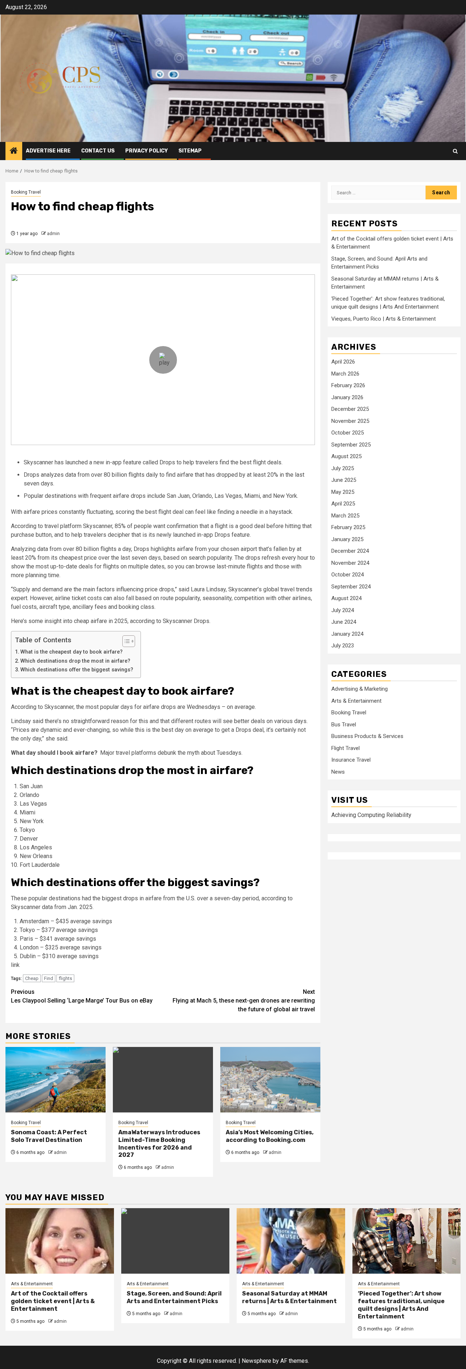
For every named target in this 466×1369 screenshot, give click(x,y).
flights (65, 978)
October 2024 (347, 574)
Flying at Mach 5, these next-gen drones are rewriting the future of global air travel (244, 1000)
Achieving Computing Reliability (371, 814)
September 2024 (351, 586)
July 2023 (342, 645)
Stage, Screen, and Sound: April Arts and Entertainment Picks (174, 1297)
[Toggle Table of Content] (125, 641)
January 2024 (347, 633)
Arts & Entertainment (356, 700)
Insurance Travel (351, 759)
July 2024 (342, 610)
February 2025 (348, 527)
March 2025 (345, 515)
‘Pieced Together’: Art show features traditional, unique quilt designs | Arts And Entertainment (401, 1305)
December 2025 (350, 408)
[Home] (14, 151)
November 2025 (350, 420)
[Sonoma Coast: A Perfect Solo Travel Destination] (55, 1079)
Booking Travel (26, 192)
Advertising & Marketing (359, 688)
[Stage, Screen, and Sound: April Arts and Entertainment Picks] (175, 1241)
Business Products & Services (367, 736)
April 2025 (343, 503)
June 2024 (343, 621)
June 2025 (343, 479)
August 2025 (346, 456)
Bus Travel (343, 724)
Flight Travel (345, 748)
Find (48, 978)
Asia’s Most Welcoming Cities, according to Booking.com (269, 1136)
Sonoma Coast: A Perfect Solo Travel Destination (49, 1136)
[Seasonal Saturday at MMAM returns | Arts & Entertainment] (291, 1241)
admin (53, 233)
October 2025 (347, 432)
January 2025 (347, 539)
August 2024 (346, 598)
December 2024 (350, 550)
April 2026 (343, 361)
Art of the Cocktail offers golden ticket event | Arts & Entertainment (53, 1301)
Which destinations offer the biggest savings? (76, 670)
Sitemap (190, 151)
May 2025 (342, 491)
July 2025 (342, 468)
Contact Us (98, 151)
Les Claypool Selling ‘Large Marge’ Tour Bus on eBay (82, 996)
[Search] (455, 151)
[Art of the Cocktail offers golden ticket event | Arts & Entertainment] (59, 1241)
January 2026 (347, 397)
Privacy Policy (146, 151)
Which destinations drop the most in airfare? (75, 661)
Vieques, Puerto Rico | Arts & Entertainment (383, 318)
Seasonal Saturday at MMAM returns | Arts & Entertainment (289, 1297)
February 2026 (348, 385)
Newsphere (256, 1360)
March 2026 (345, 373)
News (338, 771)
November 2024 (350, 562)
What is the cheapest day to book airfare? (71, 652)
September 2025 (351, 444)
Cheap (32, 978)
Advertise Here (48, 151)
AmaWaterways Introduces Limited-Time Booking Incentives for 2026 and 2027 (159, 1143)
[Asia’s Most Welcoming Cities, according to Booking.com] (270, 1079)
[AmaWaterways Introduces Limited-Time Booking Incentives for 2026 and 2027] (163, 1079)
